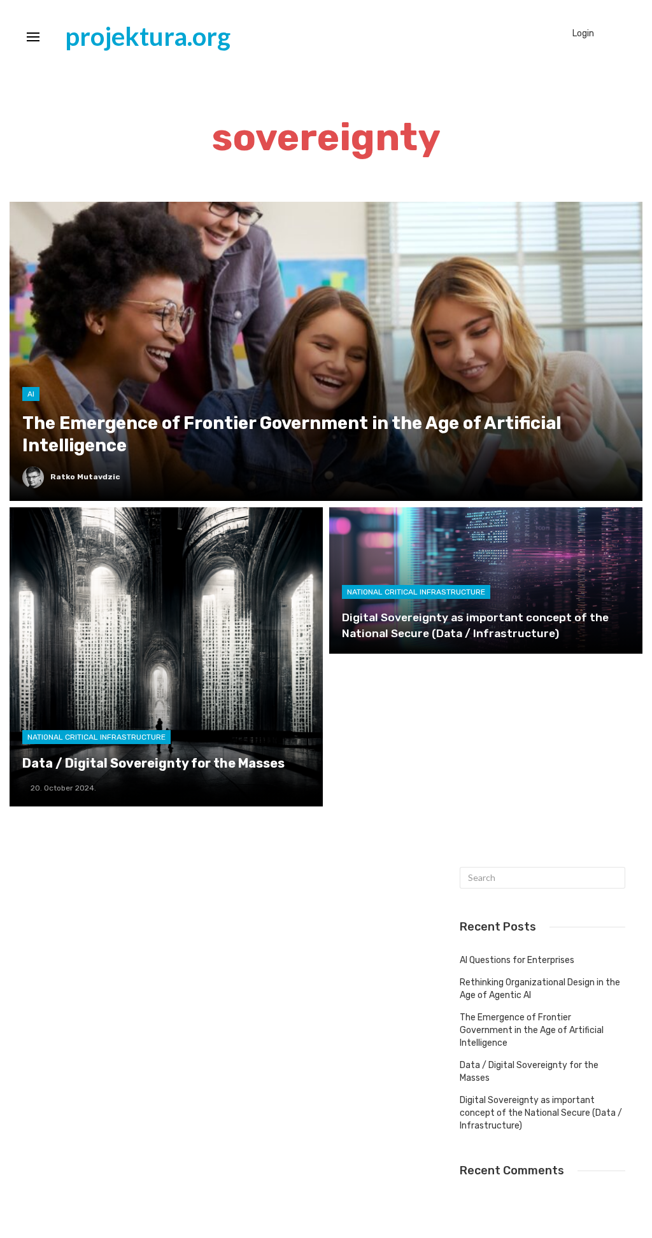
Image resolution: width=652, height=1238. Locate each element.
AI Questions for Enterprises (517, 960)
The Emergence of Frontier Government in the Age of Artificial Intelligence (532, 1030)
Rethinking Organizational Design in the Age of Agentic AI (540, 989)
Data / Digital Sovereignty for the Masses (529, 1071)
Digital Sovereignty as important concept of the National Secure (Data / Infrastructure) (541, 1113)
